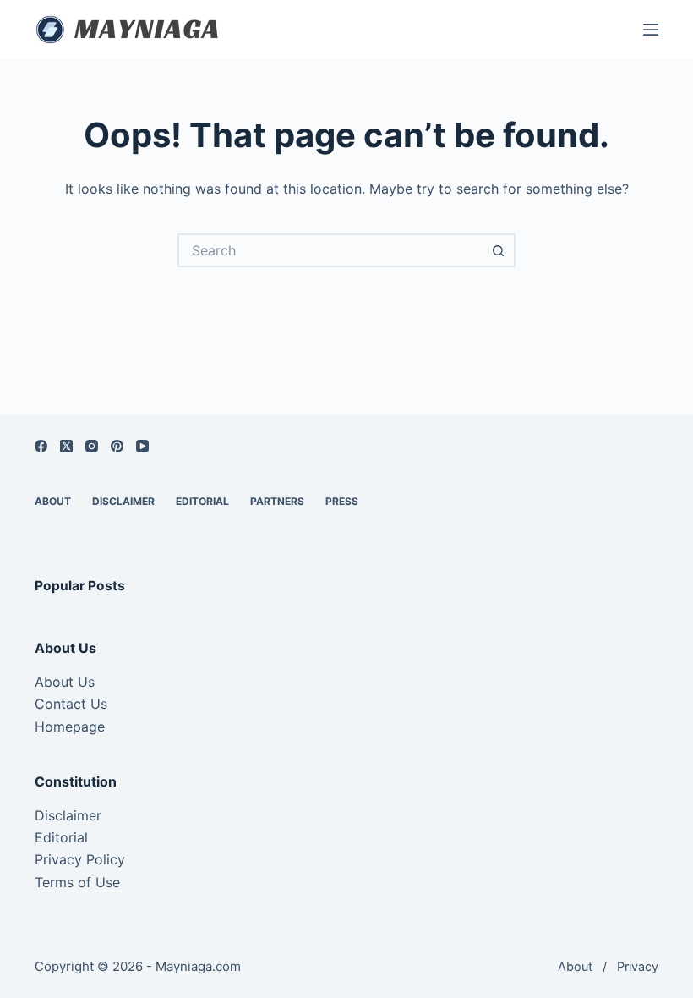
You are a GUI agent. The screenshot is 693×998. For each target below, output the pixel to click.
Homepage (70, 726)
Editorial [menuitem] (202, 501)
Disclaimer (68, 815)
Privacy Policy (80, 859)
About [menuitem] (53, 501)
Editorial (61, 837)
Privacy (637, 966)
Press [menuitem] (341, 501)
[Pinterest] (117, 446)
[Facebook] (41, 446)
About (575, 966)
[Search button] (499, 250)
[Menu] (650, 29)
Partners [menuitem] (277, 501)
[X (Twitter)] (66, 446)
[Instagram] (91, 446)
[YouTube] (142, 446)
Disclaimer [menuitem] (123, 501)
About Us (65, 681)
